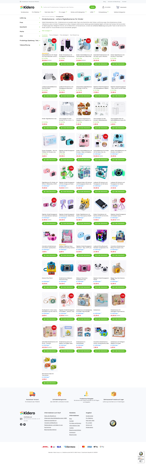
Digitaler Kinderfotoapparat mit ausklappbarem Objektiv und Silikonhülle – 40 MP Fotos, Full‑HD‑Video (101, 87)
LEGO (91, 12)
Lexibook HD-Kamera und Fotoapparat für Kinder (118, 183)
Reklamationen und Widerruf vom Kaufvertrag (53, 426)
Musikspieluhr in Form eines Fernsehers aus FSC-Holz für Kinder (49, 310)
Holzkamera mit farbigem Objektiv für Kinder (118, 342)
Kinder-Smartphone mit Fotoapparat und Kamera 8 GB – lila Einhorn (66, 55)
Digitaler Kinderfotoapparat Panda (101, 278)
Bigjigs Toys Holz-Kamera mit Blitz (118, 278)
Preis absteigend (64, 35)
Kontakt (124, 1)
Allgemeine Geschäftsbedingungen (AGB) (55, 418)
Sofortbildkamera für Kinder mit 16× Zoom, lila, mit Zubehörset (101, 151)
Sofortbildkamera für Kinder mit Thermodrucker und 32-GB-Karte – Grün (49, 55)
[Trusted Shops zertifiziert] (113, 423)
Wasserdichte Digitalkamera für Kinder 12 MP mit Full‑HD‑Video (84, 87)
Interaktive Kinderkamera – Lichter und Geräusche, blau (101, 342)
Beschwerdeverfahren (50, 429)
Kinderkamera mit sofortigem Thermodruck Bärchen (117, 310)
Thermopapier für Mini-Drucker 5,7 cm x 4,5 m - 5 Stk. (66, 119)
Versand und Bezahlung (114, 1)
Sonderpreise (25, 12)
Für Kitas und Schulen (75, 423)
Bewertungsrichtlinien (75, 430)
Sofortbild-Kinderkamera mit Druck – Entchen (50, 342)
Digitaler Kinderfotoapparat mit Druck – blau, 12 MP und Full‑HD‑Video (84, 246)
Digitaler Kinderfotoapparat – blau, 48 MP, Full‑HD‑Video (118, 87)
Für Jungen (62, 12)
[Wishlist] (44, 39)
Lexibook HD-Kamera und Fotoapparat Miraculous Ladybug (66, 87)
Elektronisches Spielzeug (48, 16)
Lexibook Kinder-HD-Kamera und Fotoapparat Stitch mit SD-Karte (84, 183)
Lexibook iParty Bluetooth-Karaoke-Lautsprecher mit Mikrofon (101, 246)
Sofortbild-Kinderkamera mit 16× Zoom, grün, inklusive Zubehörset (101, 55)
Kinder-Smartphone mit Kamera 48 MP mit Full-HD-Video (101, 215)
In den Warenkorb (51, 64)
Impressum (72, 432)
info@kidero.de (28, 417)
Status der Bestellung (50, 416)
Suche (92, 7)
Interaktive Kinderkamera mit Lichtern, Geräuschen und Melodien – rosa (49, 246)
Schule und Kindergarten (78, 12)
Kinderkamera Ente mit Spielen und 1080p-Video (66, 342)
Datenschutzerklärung (50, 420)
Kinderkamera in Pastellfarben (80, 342)
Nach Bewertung (74, 35)
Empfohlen (45, 35)
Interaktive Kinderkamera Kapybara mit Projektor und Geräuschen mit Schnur (84, 119)
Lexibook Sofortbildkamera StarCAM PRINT (49, 87)
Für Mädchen (35, 12)
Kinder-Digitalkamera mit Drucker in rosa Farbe (117, 55)
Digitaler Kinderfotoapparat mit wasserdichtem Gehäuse (49, 215)
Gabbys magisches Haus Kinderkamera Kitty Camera (66, 246)
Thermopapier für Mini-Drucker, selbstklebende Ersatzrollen (100, 119)
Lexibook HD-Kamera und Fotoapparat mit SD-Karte (101, 183)
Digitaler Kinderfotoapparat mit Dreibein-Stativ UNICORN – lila (118, 215)
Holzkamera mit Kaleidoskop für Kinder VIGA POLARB (84, 310)
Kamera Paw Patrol (47, 278)
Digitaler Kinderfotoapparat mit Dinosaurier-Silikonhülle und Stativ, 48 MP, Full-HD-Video (66, 215)
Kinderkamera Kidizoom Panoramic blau (65, 278)
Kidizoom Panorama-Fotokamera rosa (82, 278)
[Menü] (143, 452)
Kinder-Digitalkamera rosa (49, 118)
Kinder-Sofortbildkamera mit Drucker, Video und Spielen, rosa (84, 151)
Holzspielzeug (103, 12)
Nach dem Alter (49, 12)
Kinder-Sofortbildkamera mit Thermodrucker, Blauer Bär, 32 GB (84, 55)
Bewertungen (73, 434)
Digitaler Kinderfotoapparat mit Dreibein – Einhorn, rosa (66, 310)
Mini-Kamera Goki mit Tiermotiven (48, 374)
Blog (104, 1)
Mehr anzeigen (46, 30)
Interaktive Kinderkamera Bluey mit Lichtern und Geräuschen (118, 246)
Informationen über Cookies (74, 427)
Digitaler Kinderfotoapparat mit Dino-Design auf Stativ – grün (66, 183)
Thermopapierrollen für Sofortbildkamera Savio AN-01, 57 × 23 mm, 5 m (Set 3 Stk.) (118, 119)
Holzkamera (97, 310)
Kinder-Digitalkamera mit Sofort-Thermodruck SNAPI (83, 215)
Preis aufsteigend (53, 35)
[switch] (140, 461)
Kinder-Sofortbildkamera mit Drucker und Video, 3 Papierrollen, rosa (118, 151)
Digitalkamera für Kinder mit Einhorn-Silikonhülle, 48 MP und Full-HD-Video (50, 183)
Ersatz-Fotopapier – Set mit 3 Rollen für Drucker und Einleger (49, 151)
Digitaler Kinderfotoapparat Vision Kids (66, 151)
